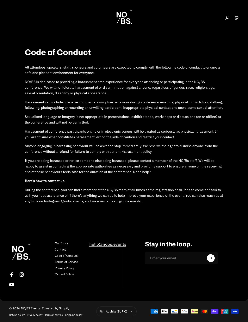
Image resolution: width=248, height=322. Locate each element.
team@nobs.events (125, 201)
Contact (60, 249)
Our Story (61, 243)
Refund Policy (64, 274)
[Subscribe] (211, 258)
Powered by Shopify (55, 308)
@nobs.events (72, 201)
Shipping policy (73, 315)
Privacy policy (34, 315)
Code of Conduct (66, 256)
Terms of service (54, 315)
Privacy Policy (64, 268)
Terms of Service (66, 262)
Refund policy (17, 315)
